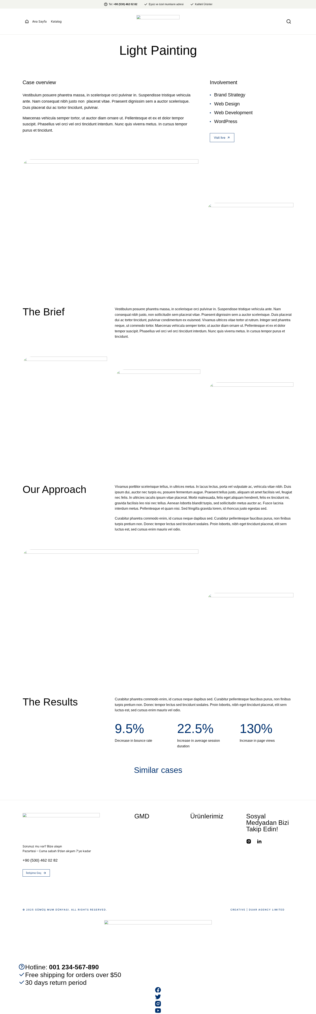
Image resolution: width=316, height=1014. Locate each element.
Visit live (219, 137)
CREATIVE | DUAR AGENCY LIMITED (257, 909)
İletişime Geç (33, 872)
